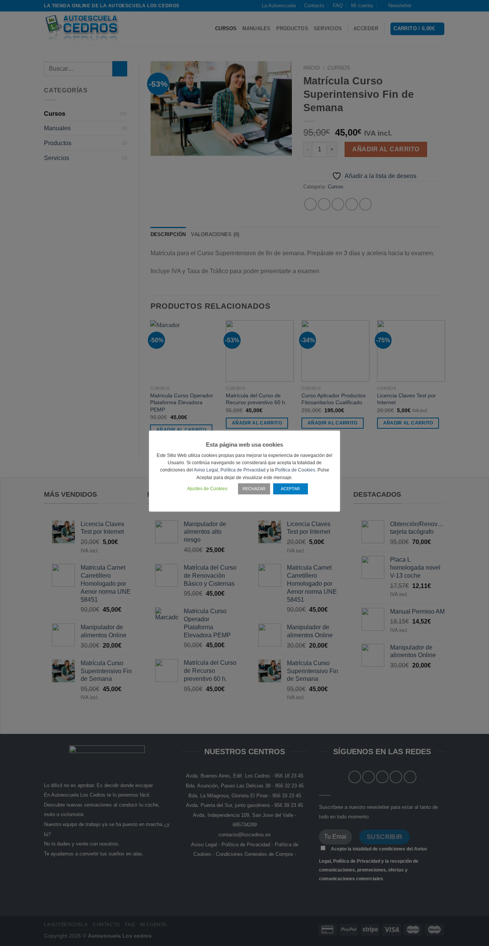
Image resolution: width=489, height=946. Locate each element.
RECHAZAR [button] (254, 488)
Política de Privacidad (243, 470)
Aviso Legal (206, 470)
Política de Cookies (295, 470)
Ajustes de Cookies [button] (207, 488)
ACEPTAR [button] (290, 488)
